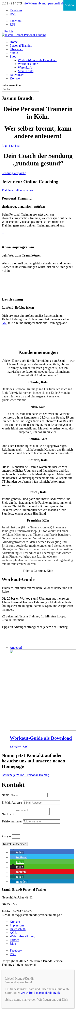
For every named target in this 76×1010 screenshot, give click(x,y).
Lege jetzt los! (11, 145)
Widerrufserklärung (22, 936)
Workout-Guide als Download (37, 60)
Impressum (17, 925)
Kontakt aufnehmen (14, 844)
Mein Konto (25, 71)
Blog (13, 943)
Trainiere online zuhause (17, 190)
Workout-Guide (28, 63)
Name (5, 795)
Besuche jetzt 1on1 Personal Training (25, 775)
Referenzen (17, 74)
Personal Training (21, 45)
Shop (13, 56)
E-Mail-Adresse (12, 802)
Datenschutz (18, 929)
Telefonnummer (12, 821)
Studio (14, 53)
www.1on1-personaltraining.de (40, 992)
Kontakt (15, 78)
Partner (14, 940)
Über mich (16, 49)
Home (14, 42)
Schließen (69, 5)
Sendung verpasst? (14, 173)
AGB (13, 932)
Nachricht (8, 814)
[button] (17, 852)
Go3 (4, 323)
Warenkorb (25, 67)
